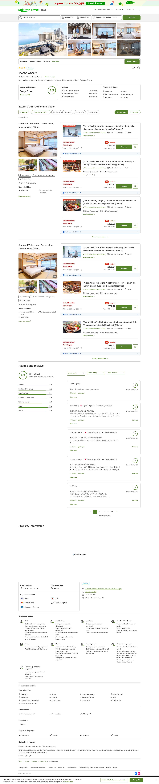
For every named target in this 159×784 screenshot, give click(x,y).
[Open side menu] (139, 10)
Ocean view (80, 112)
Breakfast (56, 112)
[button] (28, 10)
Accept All (136, 780)
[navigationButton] (90, 512)
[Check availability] (135, 147)
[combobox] (39, 17)
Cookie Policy (68, 781)
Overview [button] (23, 61)
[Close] (155, 780)
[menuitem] (104, 9)
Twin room (67, 112)
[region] (79, 780)
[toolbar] (76, 17)
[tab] (121, 112)
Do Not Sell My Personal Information (114, 780)
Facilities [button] (55, 61)
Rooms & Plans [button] (35, 61)
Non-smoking (93, 112)
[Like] (133, 67)
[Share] (138, 68)
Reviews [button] (47, 61)
